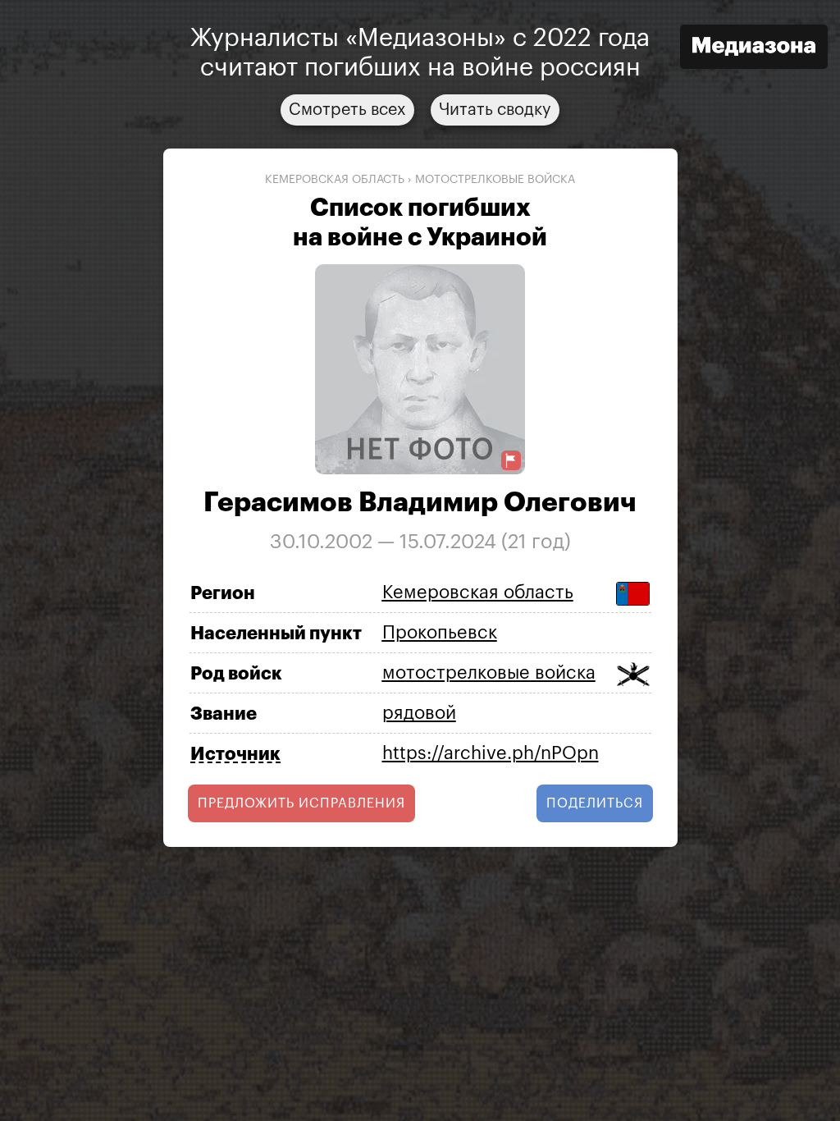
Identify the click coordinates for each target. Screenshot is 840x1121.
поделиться (594, 803)
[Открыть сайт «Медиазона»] (754, 48)
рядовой (419, 713)
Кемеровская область (334, 179)
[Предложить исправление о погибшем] (511, 461)
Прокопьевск (439, 633)
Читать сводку (495, 110)
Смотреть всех (347, 110)
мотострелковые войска (495, 179)
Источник (235, 754)
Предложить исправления (301, 803)
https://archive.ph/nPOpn (490, 753)
